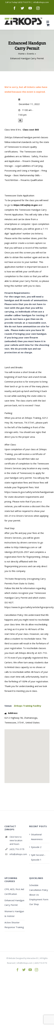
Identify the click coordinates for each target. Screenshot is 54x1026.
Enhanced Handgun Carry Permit (14, 903)
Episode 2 (36, 847)
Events (30, 53)
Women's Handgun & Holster (14, 914)
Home (21, 53)
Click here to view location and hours (16, 840)
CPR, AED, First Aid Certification (14, 891)
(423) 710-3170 (17, 849)
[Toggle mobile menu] (48, 21)
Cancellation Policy (38, 889)
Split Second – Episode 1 (38, 857)
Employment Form (38, 899)
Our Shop (34, 904)
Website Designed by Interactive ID (23, 958)
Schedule (33, 885)
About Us (34, 894)
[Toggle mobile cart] (48, 25)
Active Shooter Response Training (14, 925)
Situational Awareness (37, 837)
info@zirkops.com (41, 2)
